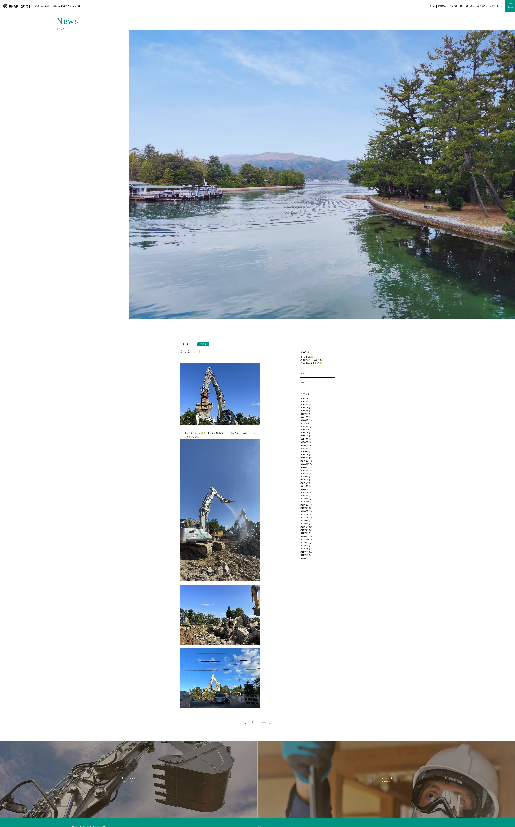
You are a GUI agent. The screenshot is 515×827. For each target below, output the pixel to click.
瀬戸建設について (485, 6)
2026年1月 (304, 420)
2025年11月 (305, 426)
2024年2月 (304, 492)
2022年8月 (304, 549)
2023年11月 (305, 502)
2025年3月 (304, 452)
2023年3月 (304, 527)
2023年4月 (304, 524)
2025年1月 (304, 458)
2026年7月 (304, 401)
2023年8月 (304, 511)
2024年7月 (304, 477)
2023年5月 (304, 521)
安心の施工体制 (456, 6)
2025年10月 (305, 430)
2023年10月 (305, 505)
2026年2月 (304, 417)
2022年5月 (304, 558)
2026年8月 (304, 398)
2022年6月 (304, 555)
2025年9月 (304, 433)
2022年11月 (305, 539)
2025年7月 (304, 439)
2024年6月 (304, 480)
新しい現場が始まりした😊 (311, 363)
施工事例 (470, 6)
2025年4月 (304, 448)
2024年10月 (305, 467)
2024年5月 (304, 483)
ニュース (303, 379)
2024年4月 (304, 486)
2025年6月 (304, 442)
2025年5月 (304, 445)
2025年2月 (304, 455)
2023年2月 (304, 530)
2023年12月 (305, 499)
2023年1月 (304, 533)
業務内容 (442, 6)
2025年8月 (304, 436)
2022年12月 (305, 536)
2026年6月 (304, 405)
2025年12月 (305, 423)
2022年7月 (304, 552)
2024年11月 (305, 464)
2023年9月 (304, 508)
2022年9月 (304, 546)
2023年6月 (304, 517)
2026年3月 (304, 414)
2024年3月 (304, 489)
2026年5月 (304, 408)
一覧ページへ (255, 722)
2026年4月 (304, 411)
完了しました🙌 (306, 357)
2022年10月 (305, 543)
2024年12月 (305, 461)
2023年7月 (304, 514)
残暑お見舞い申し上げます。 (311, 360)
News (432, 6)
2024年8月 (304, 474)
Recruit (500, 6)
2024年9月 (304, 470)
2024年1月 (304, 496)
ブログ (303, 382)
